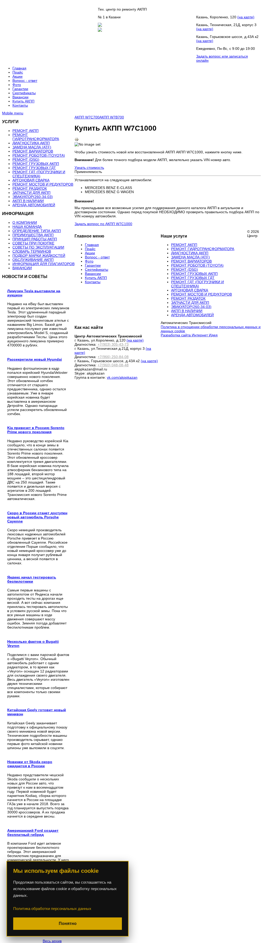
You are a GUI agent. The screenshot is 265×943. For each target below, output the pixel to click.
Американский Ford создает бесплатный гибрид (32, 832)
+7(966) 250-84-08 (113, 357)
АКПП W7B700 (111, 117)
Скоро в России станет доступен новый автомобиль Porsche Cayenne (37, 517)
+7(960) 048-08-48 (113, 365)
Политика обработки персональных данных (52, 908)
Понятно (68, 923)
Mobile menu (12, 113)
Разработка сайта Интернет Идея (189, 335)
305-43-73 (212, 9)
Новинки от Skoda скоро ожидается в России (29, 764)
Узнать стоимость (89, 167)
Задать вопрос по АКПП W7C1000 (103, 224)
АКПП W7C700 (87, 117)
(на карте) (245, 17)
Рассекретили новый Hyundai (34, 359)
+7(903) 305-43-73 (113, 344)
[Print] (77, 140)
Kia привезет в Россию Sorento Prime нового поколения (35, 430)
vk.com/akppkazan (122, 377)
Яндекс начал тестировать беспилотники (31, 579)
